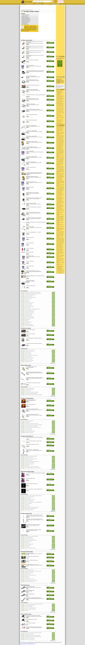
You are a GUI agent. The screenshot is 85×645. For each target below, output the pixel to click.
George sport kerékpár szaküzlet (29, 311)
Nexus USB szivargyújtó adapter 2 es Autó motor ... (34, 232)
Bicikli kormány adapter (60, 241)
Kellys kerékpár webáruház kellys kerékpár (31, 456)
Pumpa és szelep (27, 542)
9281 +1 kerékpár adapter (30, 226)
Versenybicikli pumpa (60, 206)
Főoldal (21, 643)
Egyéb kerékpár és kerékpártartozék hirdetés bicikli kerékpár (33, 632)
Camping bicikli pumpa (60, 188)
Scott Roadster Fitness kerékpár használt (32, 556)
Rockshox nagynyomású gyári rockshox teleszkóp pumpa (33, 427)
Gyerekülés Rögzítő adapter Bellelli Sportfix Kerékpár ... (34, 172)
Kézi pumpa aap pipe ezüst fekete (29, 306)
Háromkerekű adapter (60, 246)
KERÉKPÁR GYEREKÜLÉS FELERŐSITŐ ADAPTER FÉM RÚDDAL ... (36, 222)
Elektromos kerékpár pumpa (30, 478)
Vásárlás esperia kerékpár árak (29, 509)
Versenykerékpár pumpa (60, 202)
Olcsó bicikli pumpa (60, 177)
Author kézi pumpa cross (28, 356)
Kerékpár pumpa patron (60, 152)
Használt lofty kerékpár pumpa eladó (30, 499)
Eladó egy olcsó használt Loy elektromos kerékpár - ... (34, 626)
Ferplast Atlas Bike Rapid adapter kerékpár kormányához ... (35, 70)
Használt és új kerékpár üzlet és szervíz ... (32, 564)
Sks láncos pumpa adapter (28, 303)
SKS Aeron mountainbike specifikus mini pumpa (33, 597)
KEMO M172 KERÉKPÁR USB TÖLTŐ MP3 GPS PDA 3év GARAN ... (35, 276)
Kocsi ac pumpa (59, 199)
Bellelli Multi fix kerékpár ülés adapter (32, 141)
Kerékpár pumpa (27, 301)
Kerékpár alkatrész (27, 323)
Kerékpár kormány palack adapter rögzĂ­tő (32, 212)
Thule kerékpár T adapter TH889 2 (31, 156)
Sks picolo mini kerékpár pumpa (29, 389)
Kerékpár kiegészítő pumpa (28, 460)
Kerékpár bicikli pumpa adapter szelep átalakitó (31, 536)
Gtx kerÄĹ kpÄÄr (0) (60, 106)
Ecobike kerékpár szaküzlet (28, 314)
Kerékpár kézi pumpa (25, 15)
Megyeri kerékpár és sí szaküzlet (29, 316)
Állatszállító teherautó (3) (60, 98)
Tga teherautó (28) (59, 90)
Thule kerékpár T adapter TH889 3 (31, 136)
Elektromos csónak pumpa (60, 181)
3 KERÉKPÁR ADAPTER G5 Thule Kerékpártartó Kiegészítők (36, 94)
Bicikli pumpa (27, 320)
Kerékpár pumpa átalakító (60, 173)
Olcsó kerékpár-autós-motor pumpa (31, 619)
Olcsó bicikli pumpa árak (28, 305)
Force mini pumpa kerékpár (28, 606)
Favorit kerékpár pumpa (60, 170)
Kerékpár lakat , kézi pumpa (30, 333)
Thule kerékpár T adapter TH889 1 (31, 130)
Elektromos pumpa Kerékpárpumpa (31, 483)
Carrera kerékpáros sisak (60, 270)
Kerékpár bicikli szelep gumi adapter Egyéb (32, 85)
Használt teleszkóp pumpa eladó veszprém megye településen (33, 424)
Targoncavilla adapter (60, 249)
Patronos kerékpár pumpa (60, 151)
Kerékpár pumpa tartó (60, 167)
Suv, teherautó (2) (59, 102)
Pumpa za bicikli (59, 178)
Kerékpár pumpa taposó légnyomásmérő (30, 297)
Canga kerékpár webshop (28, 315)
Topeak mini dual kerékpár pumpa (29, 388)
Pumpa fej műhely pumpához (29, 324)
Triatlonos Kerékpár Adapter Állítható (32, 89)
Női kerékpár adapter (60, 217)
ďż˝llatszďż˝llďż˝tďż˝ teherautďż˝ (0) (60, 92)
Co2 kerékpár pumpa (60, 143)
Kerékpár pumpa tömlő (60, 159)
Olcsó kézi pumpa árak (28, 352)
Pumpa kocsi (59, 203)
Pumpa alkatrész (27, 546)
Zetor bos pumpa (59, 193)
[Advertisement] (37, 7)
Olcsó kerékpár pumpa (25, 24)
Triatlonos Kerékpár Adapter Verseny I (32, 79)
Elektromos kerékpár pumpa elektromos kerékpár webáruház (33, 495)
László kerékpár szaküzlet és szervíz (30, 310)
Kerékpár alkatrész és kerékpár (29, 572)
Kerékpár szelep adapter (30, 65)
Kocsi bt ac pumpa (59, 197)
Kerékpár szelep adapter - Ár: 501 (31, 181)
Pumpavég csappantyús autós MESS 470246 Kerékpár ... (34, 437)
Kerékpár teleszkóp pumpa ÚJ (30, 399)
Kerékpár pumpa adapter (25, 14)
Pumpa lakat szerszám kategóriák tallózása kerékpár (32, 461)
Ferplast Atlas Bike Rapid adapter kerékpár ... (33, 109)
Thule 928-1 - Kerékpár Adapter (31, 203)
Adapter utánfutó (59, 245)
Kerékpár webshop (27, 319)
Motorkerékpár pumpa (60, 198)
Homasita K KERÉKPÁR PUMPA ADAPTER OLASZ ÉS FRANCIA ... (35, 51)
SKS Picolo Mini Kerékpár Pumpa (31, 366)
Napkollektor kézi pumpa (28, 361)
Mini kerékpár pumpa (25, 16)
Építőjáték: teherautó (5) (60, 103)
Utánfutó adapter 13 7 (60, 244)
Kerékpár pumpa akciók (28, 298)
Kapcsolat (33, 643)
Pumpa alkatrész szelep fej (28, 541)
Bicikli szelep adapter (60, 234)
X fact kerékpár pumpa (60, 166)
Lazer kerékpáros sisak (60, 271)
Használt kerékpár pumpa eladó (29, 457)
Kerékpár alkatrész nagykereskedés (29, 639)
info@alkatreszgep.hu (26, 30)
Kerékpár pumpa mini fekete (29, 296)
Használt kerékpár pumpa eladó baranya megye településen (33, 293)
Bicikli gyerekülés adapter (60, 240)
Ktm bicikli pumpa (59, 180)
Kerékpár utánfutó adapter (60, 231)
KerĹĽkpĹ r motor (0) (60, 109)
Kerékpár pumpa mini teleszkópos (29, 462)
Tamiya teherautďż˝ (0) (60, 101)
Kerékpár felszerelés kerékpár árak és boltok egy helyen (32, 292)
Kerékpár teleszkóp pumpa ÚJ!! (31, 404)
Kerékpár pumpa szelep (60, 135)
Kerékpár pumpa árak (28, 573)
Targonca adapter (59, 250)
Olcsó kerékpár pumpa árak (28, 537)
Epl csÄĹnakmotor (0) (60, 111)
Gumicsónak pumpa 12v (60, 194)
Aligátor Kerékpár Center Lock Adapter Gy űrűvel (34, 197)
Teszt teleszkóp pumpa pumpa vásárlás (30, 294)
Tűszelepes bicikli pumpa (60, 186)
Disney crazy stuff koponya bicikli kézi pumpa (31, 355)
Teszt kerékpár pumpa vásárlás (29, 360)
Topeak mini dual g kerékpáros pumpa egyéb (31, 393)
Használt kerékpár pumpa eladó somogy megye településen (33, 636)
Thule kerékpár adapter (60, 226)
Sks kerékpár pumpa (60, 148)
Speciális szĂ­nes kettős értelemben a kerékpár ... (33, 524)
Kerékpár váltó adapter (60, 233)
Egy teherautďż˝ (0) (59, 97)
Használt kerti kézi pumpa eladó (29, 357)
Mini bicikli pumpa (24, 23)
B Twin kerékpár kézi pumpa (30, 329)
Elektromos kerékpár (27, 498)
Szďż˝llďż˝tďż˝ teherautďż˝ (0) (59, 94)
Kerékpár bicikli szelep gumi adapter (31, 114)
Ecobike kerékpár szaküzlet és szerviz (30, 581)
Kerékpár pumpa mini (28, 390)
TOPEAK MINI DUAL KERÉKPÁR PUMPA (33, 382)
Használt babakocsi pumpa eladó (29, 312)
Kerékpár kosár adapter (60, 218)
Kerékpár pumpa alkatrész (60, 132)
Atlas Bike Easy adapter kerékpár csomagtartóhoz (33, 217)
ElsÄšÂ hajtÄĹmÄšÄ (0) (60, 112)
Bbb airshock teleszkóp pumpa (29, 432)
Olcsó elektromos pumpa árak (29, 500)
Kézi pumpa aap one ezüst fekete (29, 351)
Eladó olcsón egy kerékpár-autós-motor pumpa (33, 615)
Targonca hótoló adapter (60, 258)
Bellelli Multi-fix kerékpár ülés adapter (32, 176)
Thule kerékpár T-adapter (30, 280)
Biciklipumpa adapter (60, 237)
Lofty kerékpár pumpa (60, 160)
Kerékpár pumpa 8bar (60, 161)
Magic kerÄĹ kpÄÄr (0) (60, 108)
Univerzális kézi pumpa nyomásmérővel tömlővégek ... (34, 343)
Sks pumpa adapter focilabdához (29, 302)
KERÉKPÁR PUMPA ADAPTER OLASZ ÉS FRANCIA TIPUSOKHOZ (35, 56)
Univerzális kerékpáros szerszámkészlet (60, 266)
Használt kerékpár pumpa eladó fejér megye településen (32, 635)
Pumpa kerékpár (27, 465)
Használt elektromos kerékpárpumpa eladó (30, 508)
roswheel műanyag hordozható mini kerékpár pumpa (34, 377)
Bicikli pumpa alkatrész (60, 142)
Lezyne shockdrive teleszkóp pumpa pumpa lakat (31, 423)
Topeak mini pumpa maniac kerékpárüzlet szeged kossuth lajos (33, 394)
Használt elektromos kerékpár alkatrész (60, 269)
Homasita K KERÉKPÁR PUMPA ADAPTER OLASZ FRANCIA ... (34, 46)
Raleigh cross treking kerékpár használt (32, 560)
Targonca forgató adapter (60, 255)
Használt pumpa (27, 577)
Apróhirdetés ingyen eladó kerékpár (30, 637)
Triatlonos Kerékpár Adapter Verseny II (32, 98)
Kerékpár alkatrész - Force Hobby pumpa (32, 449)
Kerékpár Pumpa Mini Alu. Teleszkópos (32, 414)
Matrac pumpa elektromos (28, 503)
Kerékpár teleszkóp (27, 422)
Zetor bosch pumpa (59, 208)
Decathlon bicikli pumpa (60, 189)
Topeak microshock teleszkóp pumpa (30, 431)
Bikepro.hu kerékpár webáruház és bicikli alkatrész (32, 466)
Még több (53, 363)
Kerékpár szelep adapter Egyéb (31, 167)
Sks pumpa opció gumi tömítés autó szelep (30, 540)
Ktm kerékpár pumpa (60, 144)
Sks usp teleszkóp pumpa (28, 428)
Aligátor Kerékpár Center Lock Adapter (32, 192)
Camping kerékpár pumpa (60, 176)
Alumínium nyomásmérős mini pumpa (30, 609)
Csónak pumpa (59, 207)
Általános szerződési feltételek (27, 643)
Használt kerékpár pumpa (26, 22)
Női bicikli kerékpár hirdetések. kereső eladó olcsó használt (33, 571)
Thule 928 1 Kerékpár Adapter (30, 285)
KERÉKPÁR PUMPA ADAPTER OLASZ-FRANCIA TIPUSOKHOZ (34, 42)
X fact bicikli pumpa (60, 190)
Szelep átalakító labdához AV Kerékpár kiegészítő (33, 529)
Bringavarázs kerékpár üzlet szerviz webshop (31, 580)
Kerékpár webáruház (27, 307)
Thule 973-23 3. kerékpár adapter (31, 125)
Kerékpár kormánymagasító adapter (60, 228)
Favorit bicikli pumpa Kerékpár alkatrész (32, 444)
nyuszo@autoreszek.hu (35, 28)
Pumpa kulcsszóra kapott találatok (29, 325)
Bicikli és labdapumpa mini (30, 586)
